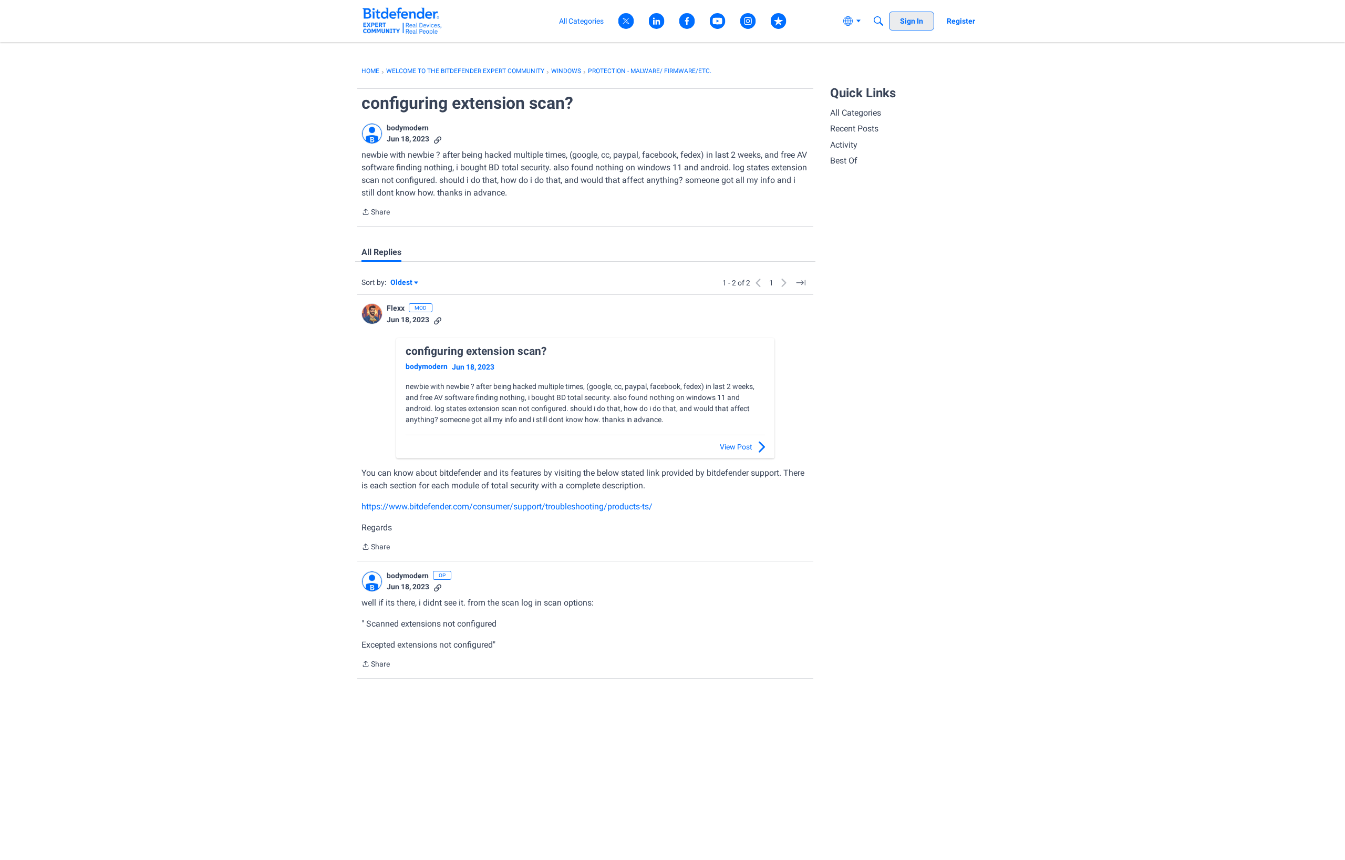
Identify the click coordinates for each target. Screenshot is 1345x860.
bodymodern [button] (408, 128)
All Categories (855, 113)
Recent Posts (854, 129)
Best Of (843, 161)
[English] (402, 21)
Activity (843, 145)
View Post (736, 447)
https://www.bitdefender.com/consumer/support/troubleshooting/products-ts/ (507, 506)
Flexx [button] (396, 308)
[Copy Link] (437, 139)
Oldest (401, 283)
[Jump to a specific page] (800, 282)
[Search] (878, 21)
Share (375, 213)
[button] (371, 133)
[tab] (381, 252)
